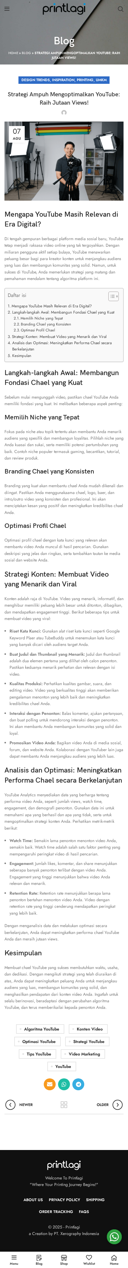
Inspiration (63, 80)
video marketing (84, 1054)
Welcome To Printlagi (64, 1178)
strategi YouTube (88, 1041)
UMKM (101, 80)
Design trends (35, 80)
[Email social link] (50, 1084)
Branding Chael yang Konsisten (46, 324)
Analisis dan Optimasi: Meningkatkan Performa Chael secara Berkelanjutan (62, 346)
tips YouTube (39, 1054)
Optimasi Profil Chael (38, 330)
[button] (110, 297)
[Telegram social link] (78, 1084)
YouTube (63, 1066)
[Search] (121, 9)
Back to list (64, 1104)
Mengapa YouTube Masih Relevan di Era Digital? (52, 306)
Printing (85, 80)
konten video (90, 1029)
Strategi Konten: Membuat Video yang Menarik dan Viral (59, 336)
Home (13, 53)
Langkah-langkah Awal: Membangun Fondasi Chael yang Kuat (63, 312)
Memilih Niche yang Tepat (42, 318)
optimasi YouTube (39, 1041)
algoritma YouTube (41, 1029)
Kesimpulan (21, 355)
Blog (26, 53)
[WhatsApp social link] (64, 1084)
